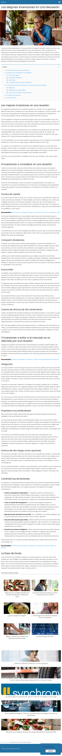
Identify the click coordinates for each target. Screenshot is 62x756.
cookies (56, 747)
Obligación (11, 88)
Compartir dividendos (15, 78)
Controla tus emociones (13, 95)
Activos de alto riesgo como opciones (20, 92)
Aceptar (50, 751)
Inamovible (12, 80)
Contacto (17, 748)
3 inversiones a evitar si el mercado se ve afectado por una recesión (26, 85)
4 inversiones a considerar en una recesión (18, 73)
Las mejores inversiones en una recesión (17, 70)
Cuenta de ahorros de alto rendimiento (20, 82)
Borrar (3, 2)
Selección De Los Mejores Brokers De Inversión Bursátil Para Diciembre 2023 (36, 212)
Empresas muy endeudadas (17, 90)
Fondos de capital (13, 75)
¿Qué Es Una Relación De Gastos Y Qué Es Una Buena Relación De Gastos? (35, 359)
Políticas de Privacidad (8, 748)
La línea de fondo (11, 98)
